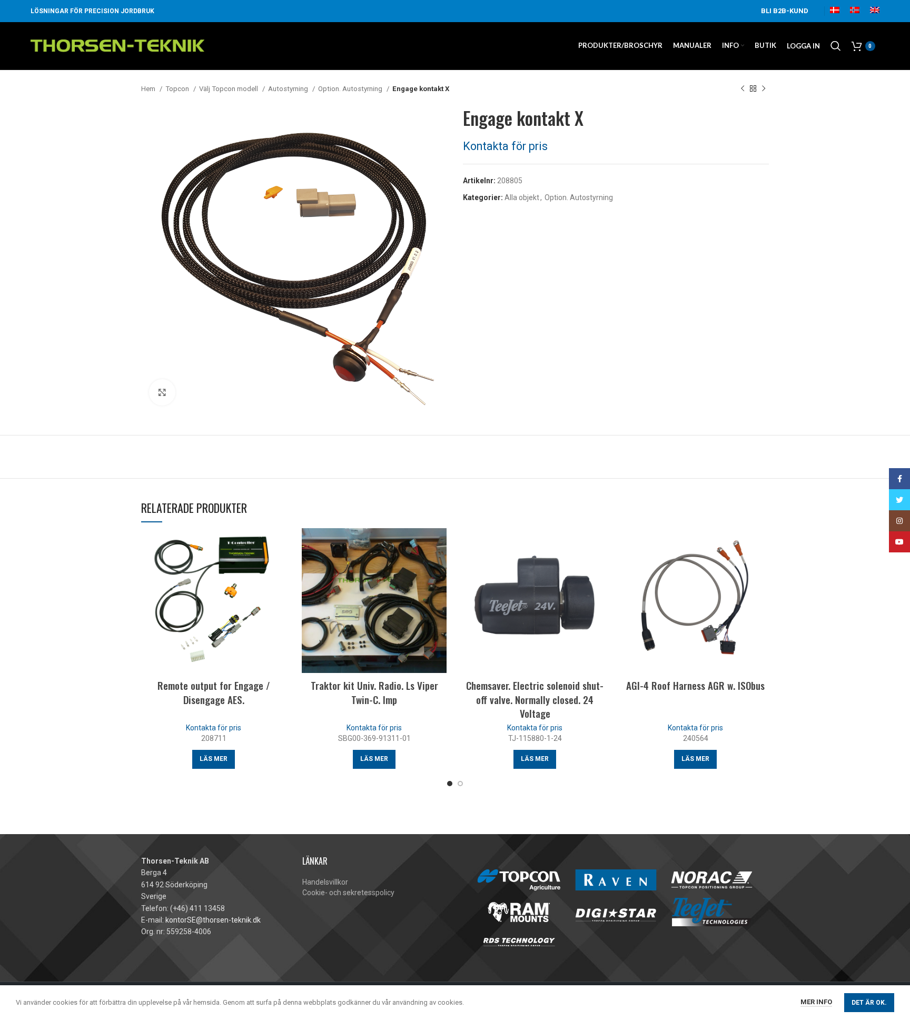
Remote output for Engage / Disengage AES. (213, 692)
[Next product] (763, 89)
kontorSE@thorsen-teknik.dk (213, 920)
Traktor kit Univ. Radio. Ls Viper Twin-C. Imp (374, 692)
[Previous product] (742, 89)
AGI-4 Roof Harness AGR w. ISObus (695, 685)
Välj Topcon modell (229, 89)
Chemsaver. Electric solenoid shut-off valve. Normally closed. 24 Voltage (535, 699)
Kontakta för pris (505, 146)
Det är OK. (869, 1002)
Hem (149, 89)
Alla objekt (522, 197)
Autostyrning (289, 89)
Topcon (178, 89)
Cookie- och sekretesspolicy (348, 892)
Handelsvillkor (325, 882)
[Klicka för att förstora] (162, 392)
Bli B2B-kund (784, 11)
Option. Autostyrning (351, 89)
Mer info (816, 1002)
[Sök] (835, 45)
